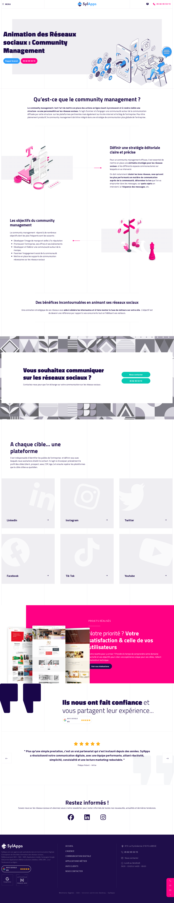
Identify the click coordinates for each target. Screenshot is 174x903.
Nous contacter (136, 374)
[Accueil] (87, 3)
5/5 (68, 721)
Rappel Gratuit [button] (11, 60)
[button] (170, 880)
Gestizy (102, 893)
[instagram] (103, 817)
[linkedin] (87, 817)
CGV (78, 893)
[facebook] (71, 817)
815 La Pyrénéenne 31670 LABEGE (140, 846)
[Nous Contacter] (147, 4)
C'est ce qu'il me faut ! (17, 526)
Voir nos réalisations (100, 666)
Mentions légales (66, 893)
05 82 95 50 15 (29, 60)
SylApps (111, 893)
